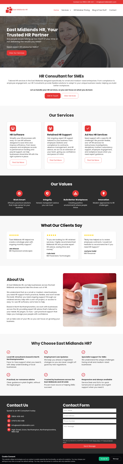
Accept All (104, 459)
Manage (116, 459)
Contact (112, 10)
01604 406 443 (18, 416)
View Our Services (16, 53)
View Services (70, 96)
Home (56, 10)
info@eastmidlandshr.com (106, 2)
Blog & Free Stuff (99, 10)
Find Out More (18, 162)
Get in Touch (52, 96)
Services (65, 10)
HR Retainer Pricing (82, 10)
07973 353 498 (18, 421)
